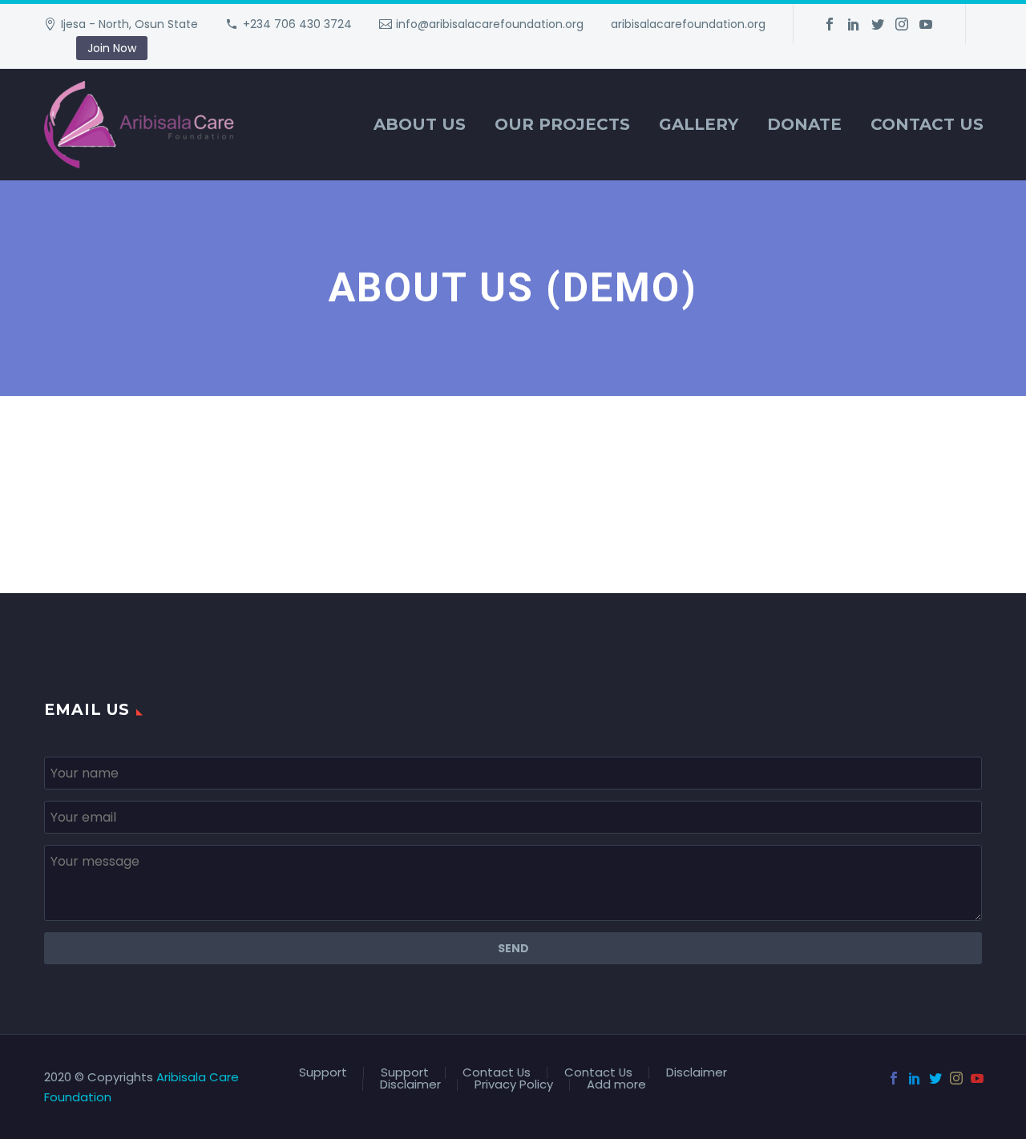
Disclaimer (696, 1073)
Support (323, 1073)
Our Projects (562, 124)
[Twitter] (878, 24)
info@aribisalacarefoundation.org (490, 24)
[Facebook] (830, 24)
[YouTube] (926, 24)
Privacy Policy (514, 1085)
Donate (804, 124)
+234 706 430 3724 (297, 24)
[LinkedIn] (854, 24)
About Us (420, 124)
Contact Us (927, 124)
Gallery (698, 124)
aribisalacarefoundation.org (688, 24)
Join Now (111, 48)
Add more (616, 1085)
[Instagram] (902, 24)
